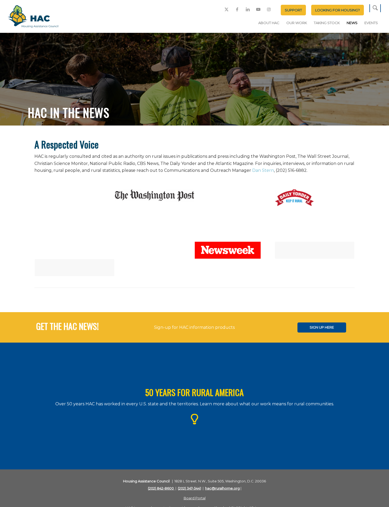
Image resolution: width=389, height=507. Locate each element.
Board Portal (195, 498)
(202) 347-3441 (189, 488)
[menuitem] (293, 10)
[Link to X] (226, 9)
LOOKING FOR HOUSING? (337, 10)
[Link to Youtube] (258, 9)
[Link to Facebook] (237, 9)
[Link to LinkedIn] (248, 9)
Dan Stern (263, 170)
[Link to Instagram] (269, 9)
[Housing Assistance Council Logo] (33, 17)
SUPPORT (293, 10)
